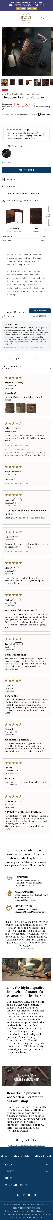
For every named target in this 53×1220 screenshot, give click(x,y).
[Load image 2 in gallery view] (4, 82)
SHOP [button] (8, 1164)
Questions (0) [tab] (39, 359)
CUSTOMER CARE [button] (16, 1185)
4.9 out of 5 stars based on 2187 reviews (26, 1145)
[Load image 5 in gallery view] (28, 82)
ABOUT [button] (9, 1171)
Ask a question (39, 315)
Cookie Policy (38, 1217)
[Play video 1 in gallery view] (37, 82)
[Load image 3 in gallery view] (12, 82)
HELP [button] (8, 1178)
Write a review (40, 310)
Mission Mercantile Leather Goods (22, 1204)
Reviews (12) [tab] (14, 359)
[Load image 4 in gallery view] (20, 82)
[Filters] (4, 366)
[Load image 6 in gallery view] (45, 82)
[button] (5, 17)
